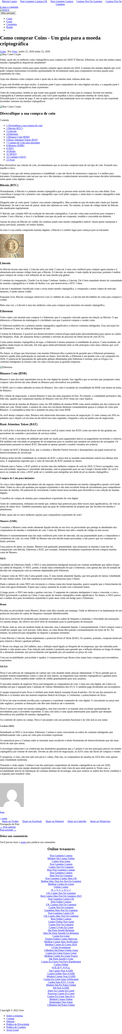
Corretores (11, 24)
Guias (9, 21)
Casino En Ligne (61, 936)
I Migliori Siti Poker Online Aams (61, 950)
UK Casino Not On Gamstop (61, 893)
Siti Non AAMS (61, 987)
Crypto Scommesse (61, 947)
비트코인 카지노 (61, 967)
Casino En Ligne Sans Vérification (61, 979)
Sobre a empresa (14, 1015)
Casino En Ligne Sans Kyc (61, 996)
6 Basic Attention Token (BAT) (22, 139)
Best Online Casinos (61, 901)
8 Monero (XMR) (15, 145)
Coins (9, 18)
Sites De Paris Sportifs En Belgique (61, 933)
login (23, 842)
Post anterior (8, 827)
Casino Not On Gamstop (61, 867)
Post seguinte (8, 830)
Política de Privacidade (17, 1024)
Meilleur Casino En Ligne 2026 (61, 944)
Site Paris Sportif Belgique (61, 930)
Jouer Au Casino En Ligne (61, 990)
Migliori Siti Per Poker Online (61, 985)
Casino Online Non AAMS (61, 973)
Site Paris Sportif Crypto (61, 958)
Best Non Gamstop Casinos (61, 869)
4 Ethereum (12, 134)
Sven (2, 812)
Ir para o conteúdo (9, 7)
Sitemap (10, 1021)
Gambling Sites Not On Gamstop (61, 910)
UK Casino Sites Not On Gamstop (61, 916)
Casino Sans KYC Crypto (61, 982)
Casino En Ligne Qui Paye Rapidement (61, 961)
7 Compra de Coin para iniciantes (23, 142)
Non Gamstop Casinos (61, 855)
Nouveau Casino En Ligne (61, 993)
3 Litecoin (11, 131)
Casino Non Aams (61, 861)
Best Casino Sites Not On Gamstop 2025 (61, 896)
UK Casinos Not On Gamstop (61, 904)
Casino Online (61, 964)
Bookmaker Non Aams (61, 1002)
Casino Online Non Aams (61, 921)
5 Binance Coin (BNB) (18, 137)
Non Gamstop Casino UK (61, 898)
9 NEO (10, 148)
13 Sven (10, 159)
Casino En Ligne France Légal (61, 953)
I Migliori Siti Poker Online (61, 1005)
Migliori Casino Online (61, 999)
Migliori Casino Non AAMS (61, 976)
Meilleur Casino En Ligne (61, 884)
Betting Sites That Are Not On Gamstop (61, 881)
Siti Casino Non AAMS (61, 970)
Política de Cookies (16, 1027)
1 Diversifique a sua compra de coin (24, 125)
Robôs (9, 27)
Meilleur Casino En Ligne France (61, 956)
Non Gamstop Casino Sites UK (61, 878)
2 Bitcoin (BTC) (14, 128)
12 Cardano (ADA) (16, 157)
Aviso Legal (12, 1030)
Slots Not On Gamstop (61, 875)
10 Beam (10, 151)
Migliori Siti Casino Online (61, 858)
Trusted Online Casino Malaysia (61, 938)
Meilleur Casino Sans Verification (61, 941)
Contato (10, 1018)
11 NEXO (11, 154)
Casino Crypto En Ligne (61, 927)
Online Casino (61, 887)
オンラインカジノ (61, 890)
